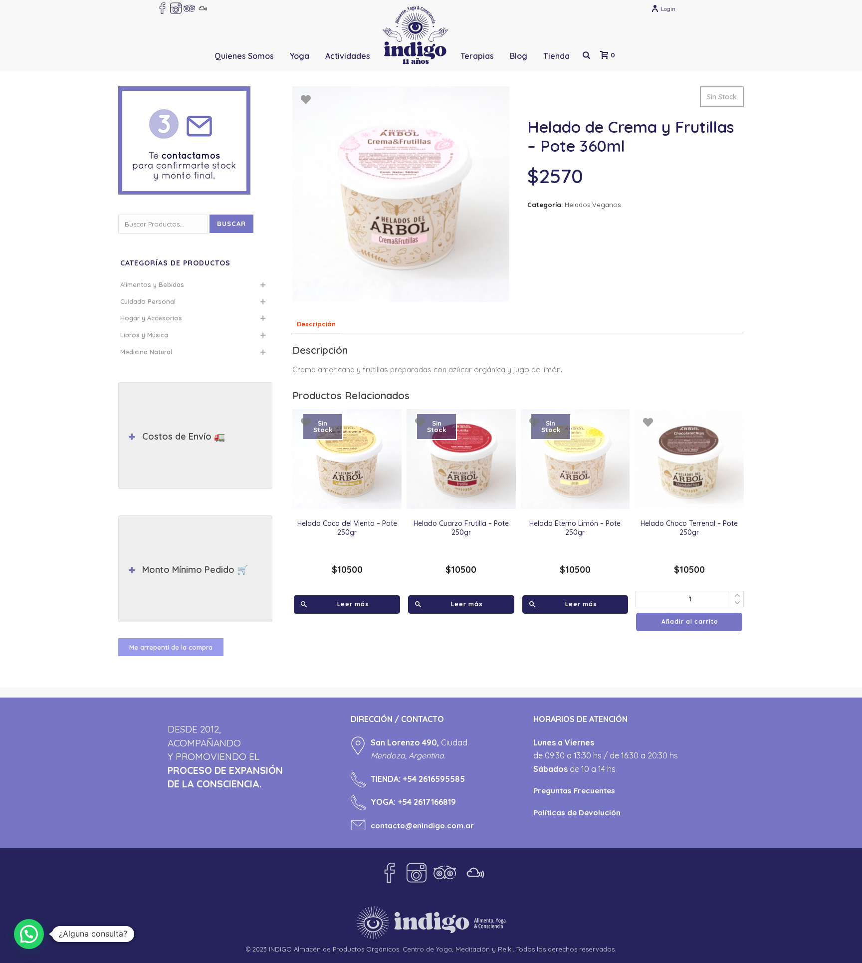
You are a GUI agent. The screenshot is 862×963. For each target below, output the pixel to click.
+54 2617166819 (427, 802)
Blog (518, 56)
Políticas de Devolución (577, 812)
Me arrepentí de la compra (171, 647)
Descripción (316, 324)
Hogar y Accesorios (151, 318)
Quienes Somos (244, 56)
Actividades (347, 56)
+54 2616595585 (434, 779)
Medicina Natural (146, 352)
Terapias (477, 56)
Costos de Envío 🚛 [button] (183, 436)
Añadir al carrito (689, 621)
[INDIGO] (415, 35)
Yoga (299, 56)
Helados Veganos (593, 205)
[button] (29, 934)
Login (668, 8)
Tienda (556, 56)
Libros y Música (144, 335)
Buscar (231, 224)
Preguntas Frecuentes (574, 790)
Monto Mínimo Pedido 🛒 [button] (195, 569)
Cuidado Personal (148, 301)
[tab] (316, 324)
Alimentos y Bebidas (152, 284)
